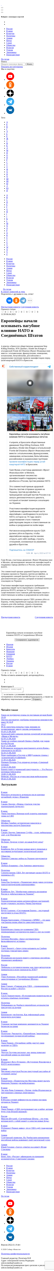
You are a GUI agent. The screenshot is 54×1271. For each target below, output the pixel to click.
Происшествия (13, 55)
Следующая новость (30, 307)
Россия (9, 29)
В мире (9, 31)
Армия (9, 38)
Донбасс (10, 659)
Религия (10, 48)
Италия (9, 647)
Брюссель (10, 649)
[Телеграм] (10, 105)
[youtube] (10, 79)
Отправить (37, 699)
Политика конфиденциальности (15, 1254)
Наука (9, 40)
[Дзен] (10, 96)
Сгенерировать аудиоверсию (27, 640)
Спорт (9, 43)
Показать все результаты (12, 67)
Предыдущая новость (10, 307)
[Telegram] (23, 300)
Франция (10, 651)
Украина (10, 661)
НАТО (9, 656)
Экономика (11, 52)
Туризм (9, 50)
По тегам (5, 59)
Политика (10, 36)
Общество (10, 45)
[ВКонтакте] (9, 300)
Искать (29, 64)
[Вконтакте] (10, 113)
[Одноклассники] (10, 88)
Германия (10, 654)
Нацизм (9, 644)
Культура (10, 33)
